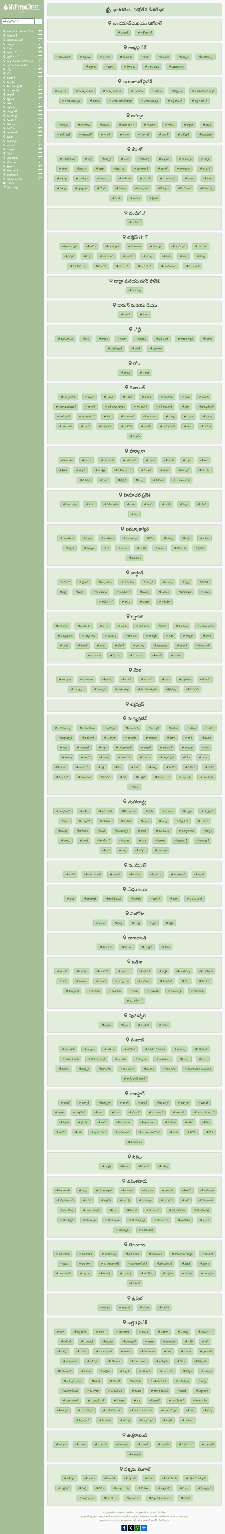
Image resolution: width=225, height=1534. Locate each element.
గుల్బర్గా (189, 636)
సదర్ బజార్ (116, 348)
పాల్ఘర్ (208, 831)
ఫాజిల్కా (180, 1049)
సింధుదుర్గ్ (181, 840)
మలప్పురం (78, 689)
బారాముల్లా (131, 538)
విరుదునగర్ (147, 1230)
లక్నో (203, 1381)
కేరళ (8, 103)
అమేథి (144, 1332)
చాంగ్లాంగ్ (61, 91)
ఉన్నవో (168, 1420)
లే (107, 548)
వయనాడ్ (194, 689)
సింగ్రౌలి (141, 777)
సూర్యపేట (208, 1273)
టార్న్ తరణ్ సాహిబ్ (135, 1078)
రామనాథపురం (92, 1210)
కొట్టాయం (186, 679)
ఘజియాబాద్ (139, 1361)
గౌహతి (170, 125)
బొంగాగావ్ (85, 125)
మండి (149, 504)
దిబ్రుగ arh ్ (127, 125)
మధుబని (104, 178)
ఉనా (135, 514)
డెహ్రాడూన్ (102, 1444)
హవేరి (65, 645)
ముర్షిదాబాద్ (87, 1498)
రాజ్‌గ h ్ (83, 767)
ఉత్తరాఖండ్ (12, 174)
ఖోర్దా (186, 981)
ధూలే (66, 821)
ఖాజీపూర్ (163, 1361)
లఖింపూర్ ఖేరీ (159, 1381)
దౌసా (116, 1112)
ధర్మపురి (148, 1190)
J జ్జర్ (188, 460)
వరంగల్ (136, 1283)
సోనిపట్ (159, 480)
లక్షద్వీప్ (10, 107)
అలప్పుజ (66, 679)
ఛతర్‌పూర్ (89, 738)
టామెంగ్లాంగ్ (179, 874)
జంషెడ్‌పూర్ (124, 592)
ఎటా (168, 1351)
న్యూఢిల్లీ (141, 339)
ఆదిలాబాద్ (64, 1254)
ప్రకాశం (111, 66)
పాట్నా (62, 188)
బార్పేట (64, 125)
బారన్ (125, 1102)
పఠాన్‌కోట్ (106, 1069)
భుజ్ (186, 397)
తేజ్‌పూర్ (184, 134)
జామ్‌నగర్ (64, 416)
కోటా (207, 1122)
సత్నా (154, 767)
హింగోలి (127, 821)
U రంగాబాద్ (130, 811)
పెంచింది (61, 767)
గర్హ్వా (187, 582)
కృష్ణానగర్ (165, 1488)
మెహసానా (151, 416)
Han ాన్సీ (167, 1371)
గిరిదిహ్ (205, 582)
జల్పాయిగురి (122, 1488)
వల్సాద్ (136, 436)
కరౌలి (190, 1122)
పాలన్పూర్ (66, 426)
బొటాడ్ (205, 397)
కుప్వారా (90, 548)
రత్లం (102, 767)
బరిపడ (146, 971)
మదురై (126, 1200)
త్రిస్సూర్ (173, 689)
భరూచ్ (148, 397)
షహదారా (157, 348)
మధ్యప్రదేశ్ (11, 111)
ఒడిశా (9, 136)
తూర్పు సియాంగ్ (113, 91)
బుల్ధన (188, 811)
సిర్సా (140, 480)
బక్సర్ (206, 159)
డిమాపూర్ (107, 947)
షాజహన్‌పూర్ (170, 1410)
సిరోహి (192, 1132)
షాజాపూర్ (63, 777)
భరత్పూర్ (164, 1102)
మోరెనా (146, 757)
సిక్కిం (9, 153)
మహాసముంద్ (79, 266)
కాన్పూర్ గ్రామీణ (74, 1381)
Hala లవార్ (125, 1122)
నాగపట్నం (146, 1200)
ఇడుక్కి (108, 679)
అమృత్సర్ (69, 1049)
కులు (132, 504)
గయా (101, 168)
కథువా (205, 538)
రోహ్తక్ (123, 480)
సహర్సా (122, 188)
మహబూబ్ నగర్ (138, 1263)
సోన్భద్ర (126, 1420)
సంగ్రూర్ (150, 1069)
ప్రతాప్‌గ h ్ (99, 1132)
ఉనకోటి (165, 1307)
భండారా (168, 811)
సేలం (114, 1210)
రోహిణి (208, 339)
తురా (175, 898)
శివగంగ (133, 1210)
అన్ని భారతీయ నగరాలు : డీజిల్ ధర (151, 1512)
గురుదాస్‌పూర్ (71, 1059)
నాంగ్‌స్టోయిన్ (114, 898)
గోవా (8, 73)
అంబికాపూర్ (71, 246)
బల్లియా (109, 1341)
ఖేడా (108, 416)
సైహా (153, 923)
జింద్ (205, 460)
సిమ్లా (185, 504)
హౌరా (101, 1488)
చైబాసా (85, 582)
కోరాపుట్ (205, 981)
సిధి (124, 777)
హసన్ (208, 636)
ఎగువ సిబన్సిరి (150, 101)
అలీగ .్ (102, 1332)
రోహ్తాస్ (102, 188)
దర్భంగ (82, 168)
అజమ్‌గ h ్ (206, 1332)
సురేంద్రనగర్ (168, 426)
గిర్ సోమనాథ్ (165, 406)
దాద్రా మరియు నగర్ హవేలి (19, 61)
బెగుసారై (144, 159)
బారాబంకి (170, 1341)
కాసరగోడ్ (147, 679)
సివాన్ (117, 198)
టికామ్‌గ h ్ (163, 777)
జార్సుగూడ (122, 981)
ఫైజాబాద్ (207, 1351)
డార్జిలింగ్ (64, 1488)
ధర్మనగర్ (125, 1307)
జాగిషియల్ (156, 1254)
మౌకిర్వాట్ (91, 898)
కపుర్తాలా (142, 1059)
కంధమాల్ (145, 981)
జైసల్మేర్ (84, 1122)
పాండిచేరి (144, 1025)
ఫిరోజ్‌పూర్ (202, 1049)
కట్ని (206, 747)
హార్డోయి (106, 1371)
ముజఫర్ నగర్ (97, 1400)
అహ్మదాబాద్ (69, 397)
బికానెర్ (204, 1102)
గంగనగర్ (179, 1112)
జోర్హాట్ (189, 125)
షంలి (191, 1410)
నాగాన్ (106, 134)
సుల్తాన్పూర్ (147, 1420)
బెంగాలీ (115, 1516)
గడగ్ (170, 636)
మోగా (204, 1059)
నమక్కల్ (167, 1200)
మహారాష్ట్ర (11, 115)
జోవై (71, 898)
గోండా (182, 1361)
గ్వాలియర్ (84, 747)
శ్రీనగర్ (200, 548)
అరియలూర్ (64, 1190)
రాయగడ (154, 991)
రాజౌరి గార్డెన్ (186, 339)
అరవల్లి (128, 397)
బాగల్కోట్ (63, 626)
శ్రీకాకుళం (130, 66)
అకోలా (85, 811)
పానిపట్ (86, 480)
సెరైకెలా (146, 601)
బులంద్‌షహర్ (105, 1351)
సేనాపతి (157, 874)
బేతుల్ (174, 728)
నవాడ (209, 178)
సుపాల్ (136, 198)
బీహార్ (9, 48)
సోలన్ (203, 504)
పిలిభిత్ (156, 1400)
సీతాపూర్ (106, 1420)
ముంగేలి (102, 266)
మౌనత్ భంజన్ (160, 1391)
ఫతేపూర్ (93, 1361)
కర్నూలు (185, 57)
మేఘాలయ (12, 124)
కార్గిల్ (188, 538)
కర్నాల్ (81, 470)
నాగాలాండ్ (12, 132)
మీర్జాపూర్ (203, 1391)
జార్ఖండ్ (10, 94)
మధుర (137, 1391)
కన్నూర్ (127, 679)
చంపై (119, 923)
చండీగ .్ (11, 52)
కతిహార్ (164, 168)
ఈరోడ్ (188, 1190)
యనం (164, 1025)
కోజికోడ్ (206, 679)
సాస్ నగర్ (170, 1069)
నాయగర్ (95, 991)
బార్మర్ (143, 1102)
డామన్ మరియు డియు (17, 65)
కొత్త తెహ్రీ (164, 1444)
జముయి (120, 168)
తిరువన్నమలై (138, 1220)
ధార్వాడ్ (152, 636)
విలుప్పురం (124, 1230)
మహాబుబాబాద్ (111, 1263)
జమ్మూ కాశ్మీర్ (13, 90)
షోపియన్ (181, 548)
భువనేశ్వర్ (207, 971)
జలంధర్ (121, 1059)
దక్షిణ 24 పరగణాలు (161, 1498)
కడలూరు (128, 1190)
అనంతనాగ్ (68, 538)
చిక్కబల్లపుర (66, 636)
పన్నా (204, 757)
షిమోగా (116, 655)
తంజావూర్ (153, 1210)
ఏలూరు (106, 57)
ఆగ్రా (61, 1332)
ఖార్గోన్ (86, 757)
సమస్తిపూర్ (143, 188)
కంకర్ (168, 256)
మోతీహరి (126, 178)
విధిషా (135, 787)
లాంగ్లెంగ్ (148, 947)
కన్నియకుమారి (66, 1200)
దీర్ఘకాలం (177, 91)
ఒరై (138, 1400)
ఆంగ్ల (101, 1516)
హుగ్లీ (83, 1488)
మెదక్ (187, 1263)
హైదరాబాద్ (133, 1254)
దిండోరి (207, 738)
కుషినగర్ (136, 1381)
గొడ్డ (64, 592)
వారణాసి (188, 1420)
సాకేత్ (137, 348)
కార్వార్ (83, 645)
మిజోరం (10, 128)
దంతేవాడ (202, 246)
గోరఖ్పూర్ (202, 1361)
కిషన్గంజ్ (206, 168)
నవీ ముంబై (163, 831)
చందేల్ (71, 874)
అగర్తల (106, 1307)
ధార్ (189, 738)
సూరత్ (147, 426)
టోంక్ (210, 1132)
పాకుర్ (206, 592)
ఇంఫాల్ (116, 874)
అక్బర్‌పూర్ (81, 1332)
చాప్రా (64, 168)
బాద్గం (88, 538)
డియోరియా (149, 1351)
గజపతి (102, 981)
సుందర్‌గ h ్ (136, 1000)
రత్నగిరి (125, 840)
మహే (125, 1025)
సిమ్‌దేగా (165, 601)
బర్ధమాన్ (131, 1478)
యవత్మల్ (162, 850)
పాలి (79, 1132)
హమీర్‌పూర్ (112, 504)
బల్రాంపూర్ (113, 246)
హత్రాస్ (126, 1371)
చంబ (91, 504)
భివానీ (87, 460)
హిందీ (107, 1516)
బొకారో (66, 582)
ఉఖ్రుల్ (200, 874)
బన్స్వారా (106, 1102)
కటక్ (63, 981)
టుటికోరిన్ (185, 1220)
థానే (107, 850)
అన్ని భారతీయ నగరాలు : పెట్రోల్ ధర (118, 1512)
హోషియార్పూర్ (97, 1059)
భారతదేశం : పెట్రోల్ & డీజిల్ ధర (138, 9)
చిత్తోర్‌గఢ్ (80, 1112)
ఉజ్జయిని (186, 777)
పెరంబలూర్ (207, 1200)
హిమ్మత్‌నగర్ (207, 406)
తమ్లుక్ (186, 1498)
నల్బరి (125, 134)
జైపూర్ (65, 1122)
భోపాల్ (210, 728)
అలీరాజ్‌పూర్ (88, 728)
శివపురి (106, 777)
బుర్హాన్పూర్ (66, 738)
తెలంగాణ (11, 162)
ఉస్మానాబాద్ (187, 831)
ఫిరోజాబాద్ (115, 1361)
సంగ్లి (143, 840)
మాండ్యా (139, 645)
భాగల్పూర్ (186, 159)
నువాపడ (116, 991)
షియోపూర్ (85, 777)
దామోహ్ (131, 738)
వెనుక (192, 728)
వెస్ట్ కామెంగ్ (176, 101)
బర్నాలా (90, 1049)
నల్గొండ (205, 1263)
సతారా (161, 840)
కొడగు (102, 645)
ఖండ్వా (68, 757)
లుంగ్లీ (137, 923)
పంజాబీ (161, 1516)
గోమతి (145, 1307)
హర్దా (103, 747)
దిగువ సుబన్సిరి (72, 101)
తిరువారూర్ (162, 1220)
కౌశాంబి (116, 1381)
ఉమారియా (208, 777)
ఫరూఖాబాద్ (71, 1361)
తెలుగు (22, 12)
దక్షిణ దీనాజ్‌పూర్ (196, 1478)
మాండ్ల (105, 757)
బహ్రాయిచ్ (88, 1341)
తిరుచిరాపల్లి (202, 1210)
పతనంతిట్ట (123, 689)
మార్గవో (126, 372)
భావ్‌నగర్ (168, 397)
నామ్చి (164, 1166)
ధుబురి (105, 125)
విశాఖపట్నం (153, 66)
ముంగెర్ (146, 178)
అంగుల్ (63, 971)
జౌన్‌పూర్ (145, 1371)
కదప (146, 57)
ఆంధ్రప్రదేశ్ (11, 35)
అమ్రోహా (164, 1332)
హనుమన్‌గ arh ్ (205, 1112)
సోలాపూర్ (203, 840)
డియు (145, 314)
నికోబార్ (124, 32)
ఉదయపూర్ (136, 1142)
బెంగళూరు (85, 626)
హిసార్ (170, 460)
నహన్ (165, 470)
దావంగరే (132, 636)
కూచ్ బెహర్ (171, 1478)
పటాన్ (86, 426)
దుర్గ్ (88, 256)
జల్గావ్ (146, 821)
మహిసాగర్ (128, 416)
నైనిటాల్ (144, 1444)
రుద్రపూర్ (209, 1444)
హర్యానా (10, 82)
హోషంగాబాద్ (125, 747)
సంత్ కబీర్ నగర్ (113, 1410)
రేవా (119, 767)
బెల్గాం (105, 626)
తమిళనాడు (12, 158)
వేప (187, 757)
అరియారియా (68, 159)
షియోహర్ (186, 188)
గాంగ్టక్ (107, 1166)
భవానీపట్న (184, 971)
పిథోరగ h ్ (187, 1444)
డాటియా (152, 738)
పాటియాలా (128, 1069)
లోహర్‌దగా (186, 592)
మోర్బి (171, 416)
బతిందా (110, 1049)
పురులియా (111, 1498)
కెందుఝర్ (167, 981)
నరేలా (122, 339)
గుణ (64, 747)
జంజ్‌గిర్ (129, 256)
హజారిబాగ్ (101, 592)
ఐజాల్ (101, 923)
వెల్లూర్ (205, 1220)
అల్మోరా (62, 1444)
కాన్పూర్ (207, 1371)
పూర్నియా (82, 188)
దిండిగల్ (168, 1190)
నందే (102, 831)
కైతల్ (64, 470)
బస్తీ (206, 1341)
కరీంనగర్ (208, 1254)
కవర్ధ (184, 256)
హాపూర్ (87, 1371)
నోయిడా (120, 1400)
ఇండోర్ (147, 747)
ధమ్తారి (70, 256)
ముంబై (63, 831)
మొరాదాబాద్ (71, 1400)
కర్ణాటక (10, 99)
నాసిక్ (143, 831)
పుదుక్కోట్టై (67, 1210)
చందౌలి (127, 1351)
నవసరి (208, 416)
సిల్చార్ (164, 134)
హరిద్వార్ (123, 1444)
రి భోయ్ (137, 898)
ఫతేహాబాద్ (131, 460)
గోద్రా (186, 406)
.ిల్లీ (8, 69)
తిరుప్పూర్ (90, 1220)
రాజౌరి (142, 548)
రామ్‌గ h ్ (106, 601)
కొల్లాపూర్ (183, 821)
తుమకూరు (137, 655)
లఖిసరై (63, 178)
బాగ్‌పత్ (67, 1341)
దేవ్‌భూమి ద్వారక (116, 406)
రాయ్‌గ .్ (123, 266)
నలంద (190, 178)
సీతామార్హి (207, 188)
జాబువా (188, 747)
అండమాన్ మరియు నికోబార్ (20, 31)
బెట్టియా (165, 159)
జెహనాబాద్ (142, 168)
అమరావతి (106, 811)
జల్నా (164, 821)
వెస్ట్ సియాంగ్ (200, 101)
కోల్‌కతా (144, 1488)
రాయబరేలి (201, 1400)
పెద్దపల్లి (86, 1273)
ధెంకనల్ (82, 981)
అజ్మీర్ (66, 1102)
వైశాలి (154, 198)
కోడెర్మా (145, 592)
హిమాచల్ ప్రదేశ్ (14, 86)
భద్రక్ (164, 971)
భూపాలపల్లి (110, 1254)
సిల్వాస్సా (136, 290)
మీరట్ (182, 1391)
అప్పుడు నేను (178, 1210)
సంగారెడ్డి (126, 1273)
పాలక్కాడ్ (101, 689)
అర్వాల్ (107, 159)
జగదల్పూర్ (107, 256)
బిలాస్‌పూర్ (179, 246)
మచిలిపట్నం (207, 57)
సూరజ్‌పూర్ (194, 266)
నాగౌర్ (61, 1132)
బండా (150, 1341)
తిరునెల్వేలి (67, 1220)
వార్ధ (123, 850)
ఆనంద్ (109, 397)
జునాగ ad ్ (88, 416)
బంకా (126, 159)
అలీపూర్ (70, 1478)
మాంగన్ (145, 1166)
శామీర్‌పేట (148, 1273)
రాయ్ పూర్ (145, 266)
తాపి (188, 426)
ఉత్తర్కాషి (136, 1454)
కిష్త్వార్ (71, 548)
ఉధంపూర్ (136, 558)
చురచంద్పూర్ (94, 874)
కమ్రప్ (208, 125)
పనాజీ (145, 372)
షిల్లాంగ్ (156, 898)
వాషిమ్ (141, 850)
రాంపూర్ (64, 1410)
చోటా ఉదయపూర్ (67, 406)
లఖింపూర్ (86, 134)
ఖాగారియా (184, 168)
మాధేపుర (83, 178)
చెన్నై (84, 1190)
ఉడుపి (158, 655)
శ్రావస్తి (209, 1410)
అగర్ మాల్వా (63, 728)
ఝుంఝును (149, 1122)
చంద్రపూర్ (208, 811)
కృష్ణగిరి (107, 1200)
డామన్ (126, 314)
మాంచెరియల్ (165, 1263)
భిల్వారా (184, 1102)
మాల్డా (185, 1488)
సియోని (191, 767)
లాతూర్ (204, 821)
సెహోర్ (171, 767)
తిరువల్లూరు (113, 1220)
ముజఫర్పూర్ (168, 178)
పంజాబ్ (10, 145)
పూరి (135, 991)
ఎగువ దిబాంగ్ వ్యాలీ (121, 101)
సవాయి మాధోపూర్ (150, 1132)
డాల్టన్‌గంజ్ (106, 582)
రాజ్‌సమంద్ (123, 1132)
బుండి (60, 1112)
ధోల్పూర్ (135, 1112)
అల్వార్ (85, 1102)
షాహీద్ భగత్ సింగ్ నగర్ (199, 1069)
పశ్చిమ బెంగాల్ (14, 179)
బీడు (150, 811)
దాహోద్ (91, 406)
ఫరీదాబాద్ (108, 460)
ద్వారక (104, 339)
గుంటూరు (127, 57)
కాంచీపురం (208, 1190)
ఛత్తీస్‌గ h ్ (12, 56)
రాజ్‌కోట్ (127, 426)
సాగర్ (136, 767)
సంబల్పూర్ (176, 991)
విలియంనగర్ (195, 898)
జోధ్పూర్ (171, 1122)
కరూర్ (88, 1200)
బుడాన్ (82, 1351)
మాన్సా (185, 1059)
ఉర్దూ (186, 1516)
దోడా (151, 538)
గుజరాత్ (10, 78)
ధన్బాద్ (149, 582)
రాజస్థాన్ (10, 149)
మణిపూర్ (11, 120)
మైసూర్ (183, 645)
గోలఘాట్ (151, 125)
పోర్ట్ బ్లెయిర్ (146, 32)
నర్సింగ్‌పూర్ (168, 757)
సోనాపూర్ (198, 991)
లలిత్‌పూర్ (183, 1381)
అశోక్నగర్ (111, 728)
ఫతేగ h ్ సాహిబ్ (156, 1049)
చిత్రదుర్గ (111, 636)
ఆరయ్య (184, 1332)
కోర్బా (202, 256)
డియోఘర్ (128, 582)
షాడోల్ (210, 767)
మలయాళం (143, 1516)
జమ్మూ (169, 538)
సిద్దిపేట (169, 1273)
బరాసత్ (111, 1478)
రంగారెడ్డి (106, 1273)
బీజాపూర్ (157, 246)
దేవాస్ (172, 738)
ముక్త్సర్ (85, 1069)
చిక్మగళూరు (90, 636)
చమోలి (81, 1444)
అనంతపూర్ (64, 57)
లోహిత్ (158, 91)
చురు (99, 1112)
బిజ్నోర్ (63, 1351)
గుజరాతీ (124, 1516)
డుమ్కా (169, 582)
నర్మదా (189, 416)
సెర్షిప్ (170, 923)
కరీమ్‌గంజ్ (64, 134)
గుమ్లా (81, 592)
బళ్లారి (123, 626)
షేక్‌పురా (164, 188)
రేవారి (105, 480)
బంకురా (91, 1478)
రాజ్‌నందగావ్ (169, 266)
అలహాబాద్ (124, 1332)
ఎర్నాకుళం (87, 679)
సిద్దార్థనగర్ (83, 1420)
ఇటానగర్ (138, 91)
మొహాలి (65, 1069)
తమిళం (170, 1516)
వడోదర (207, 426)
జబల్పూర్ (167, 747)
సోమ (167, 947)
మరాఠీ (153, 1516)
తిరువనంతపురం (148, 689)
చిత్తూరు (86, 57)
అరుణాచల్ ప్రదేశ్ (14, 40)
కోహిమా (128, 947)
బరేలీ (190, 1341)
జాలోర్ (103, 1122)
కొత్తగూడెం (86, 1263)
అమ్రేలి (90, 397)
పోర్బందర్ (106, 426)
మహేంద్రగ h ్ (124, 470)
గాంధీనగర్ (141, 406)
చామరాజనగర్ (206, 626)
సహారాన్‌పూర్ (86, 1410)
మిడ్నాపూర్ (205, 1488)
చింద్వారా (111, 738)
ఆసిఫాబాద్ (86, 1254)
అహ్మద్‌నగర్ (64, 811)
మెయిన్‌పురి (116, 1391)
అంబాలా (68, 460)
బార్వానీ (154, 728)
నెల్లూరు (92, 66)
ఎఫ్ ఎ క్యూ (12, 187)
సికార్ (175, 1132)
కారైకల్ (107, 1025)
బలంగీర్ (83, 971)
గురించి (10, 183)
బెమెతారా (135, 246)
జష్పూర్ (149, 256)
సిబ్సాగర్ (144, 134)
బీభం (150, 1478)
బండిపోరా (108, 538)
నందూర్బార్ (122, 831)
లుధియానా (164, 1059)
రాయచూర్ (204, 645)
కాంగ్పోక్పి (136, 874)
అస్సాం (10, 44)
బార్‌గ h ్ (125, 971)
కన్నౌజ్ (188, 1371)
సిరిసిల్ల (188, 1273)
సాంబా (160, 548)
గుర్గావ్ (151, 460)
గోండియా (106, 821)
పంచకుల (205, 470)
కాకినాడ (164, 57)
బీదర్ (163, 626)
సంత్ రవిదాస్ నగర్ (142, 1410)
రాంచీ (127, 601)
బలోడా (92, 246)
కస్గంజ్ (97, 1381)
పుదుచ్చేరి (11, 141)
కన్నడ (133, 1516)
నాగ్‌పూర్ (83, 831)
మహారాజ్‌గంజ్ (70, 1391)
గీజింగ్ (126, 1166)
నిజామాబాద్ (64, 1273)
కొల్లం (167, 679)
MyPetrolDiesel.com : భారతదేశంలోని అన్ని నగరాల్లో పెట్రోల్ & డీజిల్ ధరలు (134, 1520)
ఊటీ (186, 1200)
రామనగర (95, 655)
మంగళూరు (161, 645)
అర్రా (89, 159)
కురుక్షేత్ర (101, 470)
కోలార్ (120, 645)
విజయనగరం (177, 66)
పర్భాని (66, 840)
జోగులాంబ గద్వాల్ (183, 1254)
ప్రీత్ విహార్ (163, 339)
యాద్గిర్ (177, 655)
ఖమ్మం (66, 1263)
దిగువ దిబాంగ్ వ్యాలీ (204, 91)
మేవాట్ (147, 470)
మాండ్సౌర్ (125, 757)
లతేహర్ (165, 592)
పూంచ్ (123, 548)
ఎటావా (187, 1351)
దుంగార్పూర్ (157, 1112)
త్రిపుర (9, 166)
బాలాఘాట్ (133, 728)
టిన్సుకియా (206, 134)
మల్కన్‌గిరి (73, 991)
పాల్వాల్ (185, 470)
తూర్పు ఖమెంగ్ (85, 91)
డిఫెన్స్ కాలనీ (66, 339)
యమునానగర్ (182, 480)
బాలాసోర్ (103, 971)
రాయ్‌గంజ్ (133, 1498)
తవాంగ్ (96, 101)
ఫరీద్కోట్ (130, 1049)
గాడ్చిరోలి (85, 821)
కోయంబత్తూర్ (105, 1190)
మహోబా (94, 1391)
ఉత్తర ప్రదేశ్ (12, 170)
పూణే (85, 840)
